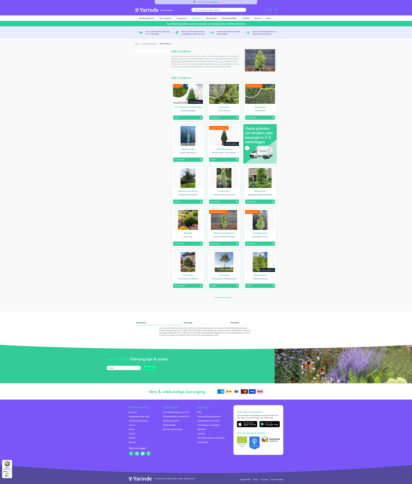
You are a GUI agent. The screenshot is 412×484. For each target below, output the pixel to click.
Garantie (201, 433)
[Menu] (11, 461)
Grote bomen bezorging (138, 420)
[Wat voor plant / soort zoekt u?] (193, 10)
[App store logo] (247, 424)
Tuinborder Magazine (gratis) (208, 416)
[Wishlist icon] (201, 86)
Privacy (255, 479)
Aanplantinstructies (171, 420)
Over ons (132, 425)
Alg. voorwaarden (277, 479)
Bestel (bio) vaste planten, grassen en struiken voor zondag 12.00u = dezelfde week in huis (206, 23)
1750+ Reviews (205, 2)
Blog (199, 412)
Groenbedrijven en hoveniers (208, 420)
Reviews (132, 429)
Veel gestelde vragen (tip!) (139, 416)
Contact (132, 433)
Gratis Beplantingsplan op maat (176, 412)
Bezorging (133, 412)
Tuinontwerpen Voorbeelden (208, 425)
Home (137, 44)
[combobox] (218, 10)
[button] (275, 10)
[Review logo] (254, 443)
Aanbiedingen (202, 442)
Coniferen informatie (149, 44)
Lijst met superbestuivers (172, 429)
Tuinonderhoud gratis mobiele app (211, 438)
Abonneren (149, 368)
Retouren (132, 442)
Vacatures (201, 429)
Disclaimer (264, 479)
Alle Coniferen (165, 44)
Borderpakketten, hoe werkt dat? (176, 416)
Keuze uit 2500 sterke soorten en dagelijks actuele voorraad (193, 32)
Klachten (132, 438)
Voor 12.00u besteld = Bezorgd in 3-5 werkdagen (157, 32)
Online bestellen (169, 425)
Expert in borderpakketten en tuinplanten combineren (263, 32)
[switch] (7, 476)
